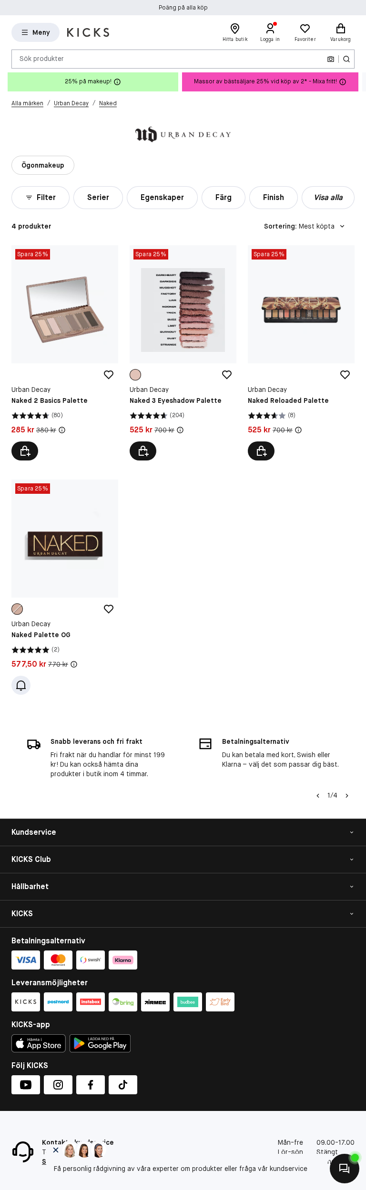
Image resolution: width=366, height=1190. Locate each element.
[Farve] (135, 374)
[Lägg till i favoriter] (108, 374)
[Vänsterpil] (317, 795)
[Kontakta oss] (344, 1168)
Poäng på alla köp (183, 7)
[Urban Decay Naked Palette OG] (64, 587)
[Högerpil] (358, 82)
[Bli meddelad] (20, 685)
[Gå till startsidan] (88, 32)
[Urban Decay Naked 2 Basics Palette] (64, 352)
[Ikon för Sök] (346, 59)
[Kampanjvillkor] (62, 430)
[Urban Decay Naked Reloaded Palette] (301, 352)
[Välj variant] (24, 450)
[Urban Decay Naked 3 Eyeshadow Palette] (183, 352)
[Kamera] (330, 59)
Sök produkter (42, 58)
